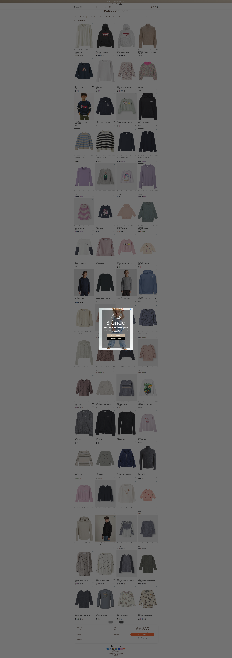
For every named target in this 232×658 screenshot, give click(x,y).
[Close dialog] (131, 309)
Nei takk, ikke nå (116, 339)
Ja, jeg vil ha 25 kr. (116, 335)
